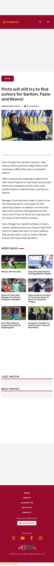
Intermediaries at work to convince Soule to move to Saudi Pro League (39, 298)
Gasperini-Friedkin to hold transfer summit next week (39, 325)
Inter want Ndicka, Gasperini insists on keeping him (11, 325)
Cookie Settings (8, 564)
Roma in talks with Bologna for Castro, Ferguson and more (11, 297)
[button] (40, 22)
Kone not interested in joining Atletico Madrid (39, 272)
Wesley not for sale (11, 271)
